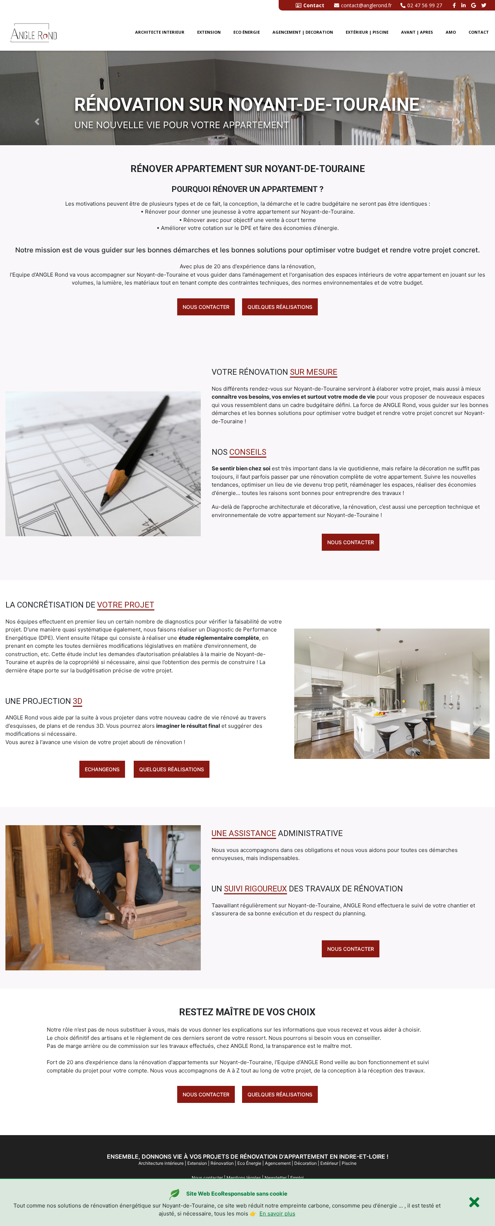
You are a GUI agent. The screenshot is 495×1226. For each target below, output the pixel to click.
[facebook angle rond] (455, 5)
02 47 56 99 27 (424, 5)
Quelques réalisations (280, 307)
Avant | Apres (417, 32)
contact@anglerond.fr (366, 5)
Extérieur (329, 1163)
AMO (451, 32)
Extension (209, 32)
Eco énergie (246, 32)
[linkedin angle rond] (464, 5)
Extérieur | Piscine (367, 32)
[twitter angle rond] (484, 5)
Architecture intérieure (161, 1163)
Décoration (305, 1163)
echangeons (102, 769)
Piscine (349, 1163)
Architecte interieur (159, 32)
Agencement (278, 1163)
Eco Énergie (249, 1163)
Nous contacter (206, 307)
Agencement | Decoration (303, 32)
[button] (37, 121)
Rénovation (222, 1163)
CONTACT (479, 32)
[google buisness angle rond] (474, 5)
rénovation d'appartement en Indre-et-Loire (312, 1156)
